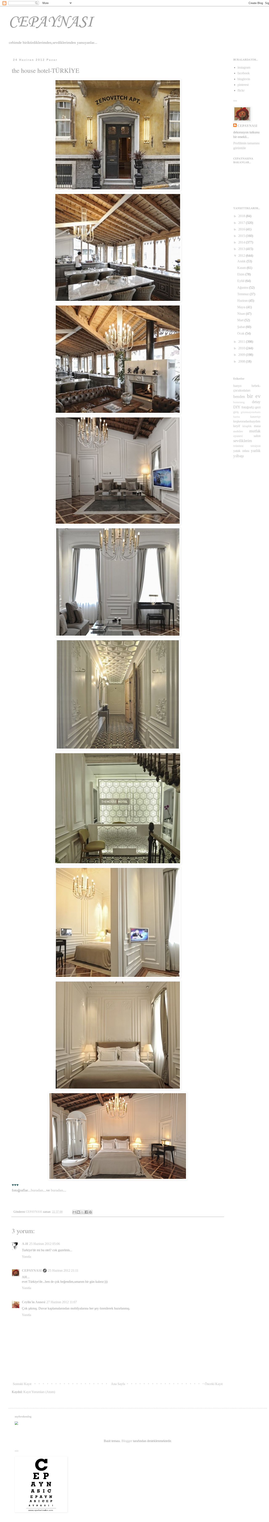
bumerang (239, 402)
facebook (243, 73)
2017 (242, 222)
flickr (240, 90)
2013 (242, 249)
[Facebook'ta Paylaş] (86, 1212)
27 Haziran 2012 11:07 (61, 1302)
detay (256, 402)
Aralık (242, 261)
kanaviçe (255, 416)
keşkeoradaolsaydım (246, 421)
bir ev (254, 396)
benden (239, 396)
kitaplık (247, 426)
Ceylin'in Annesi (33, 1302)
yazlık (256, 450)
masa (257, 426)
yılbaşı (238, 456)
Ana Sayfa (118, 1384)
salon (257, 436)
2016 (242, 229)
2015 (242, 236)
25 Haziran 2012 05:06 (44, 1244)
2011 (242, 341)
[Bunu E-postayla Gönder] (74, 1212)
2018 (242, 216)
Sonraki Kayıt (22, 1384)
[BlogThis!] (78, 1212)
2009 (242, 354)
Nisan (241, 313)
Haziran (243, 300)
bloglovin (243, 79)
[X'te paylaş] (82, 1212)
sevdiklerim (242, 440)
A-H (25, 1244)
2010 (242, 348)
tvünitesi (238, 446)
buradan (37, 1190)
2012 (242, 255)
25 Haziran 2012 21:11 (63, 1270)
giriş (236, 412)
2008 (242, 361)
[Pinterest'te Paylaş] (90, 1212)
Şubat (241, 327)
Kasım (242, 268)
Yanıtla (26, 1256)
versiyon (256, 446)
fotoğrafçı (247, 407)
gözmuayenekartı (251, 412)
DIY (236, 407)
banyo (237, 386)
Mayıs (241, 307)
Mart (240, 320)
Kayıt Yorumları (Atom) (39, 1392)
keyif (236, 426)
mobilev (238, 431)
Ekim (241, 274)
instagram (243, 67)
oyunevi (238, 436)
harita (236, 416)
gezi (258, 407)
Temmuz (243, 294)
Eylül (241, 281)
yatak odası (241, 451)
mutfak (255, 431)
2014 (242, 242)
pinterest (243, 84)
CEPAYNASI (50, 22)
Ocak (241, 333)
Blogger (126, 1441)
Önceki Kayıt (214, 1384)
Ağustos (243, 287)
